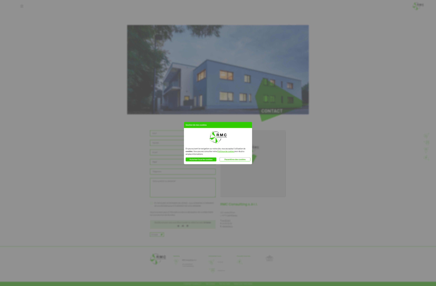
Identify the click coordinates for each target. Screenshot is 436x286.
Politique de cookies (225, 151)
